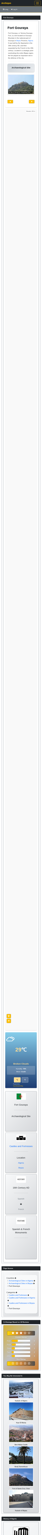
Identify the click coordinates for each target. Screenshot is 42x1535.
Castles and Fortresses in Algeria (22, 1298)
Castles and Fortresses (21, 1146)
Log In (15, 9)
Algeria (30, 40)
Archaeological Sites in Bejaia (21, 1283)
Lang (6, 9)
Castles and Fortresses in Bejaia (22, 1303)
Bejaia (18, 40)
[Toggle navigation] (37, 3)
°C (17, 1080)
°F (25, 1080)
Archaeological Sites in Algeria (21, 1281)
